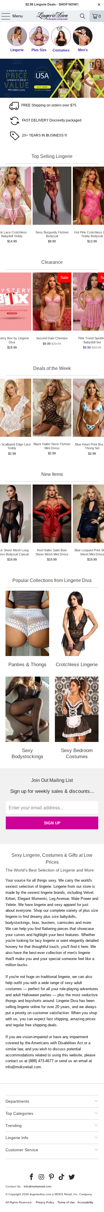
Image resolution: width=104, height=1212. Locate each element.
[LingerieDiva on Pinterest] (51, 1177)
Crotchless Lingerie (77, 630)
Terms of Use (66, 1202)
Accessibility (85, 1202)
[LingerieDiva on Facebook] (31, 1177)
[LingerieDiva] (52, 16)
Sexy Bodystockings (27, 719)
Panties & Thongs (27, 630)
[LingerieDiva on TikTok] (61, 1177)
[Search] (82, 16)
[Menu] (3, 16)
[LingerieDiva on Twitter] (72, 1177)
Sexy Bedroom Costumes (77, 719)
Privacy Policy (45, 1202)
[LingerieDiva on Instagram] (41, 1177)
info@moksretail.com (37, 1186)
